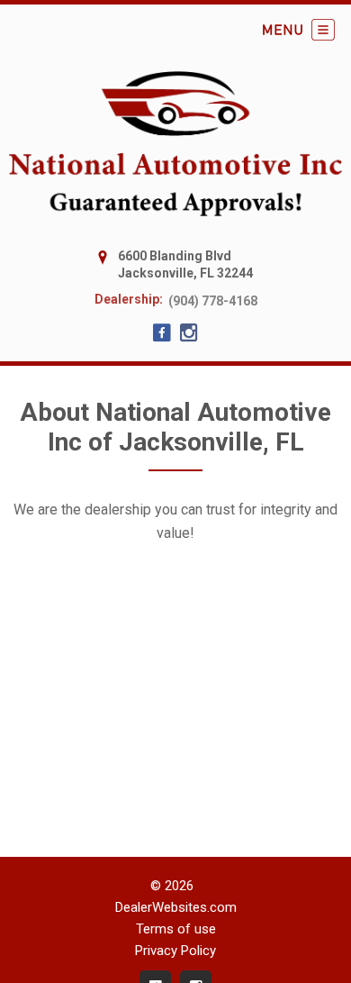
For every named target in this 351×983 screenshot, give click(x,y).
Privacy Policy (175, 950)
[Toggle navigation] (299, 29)
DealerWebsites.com (176, 907)
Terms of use (176, 929)
